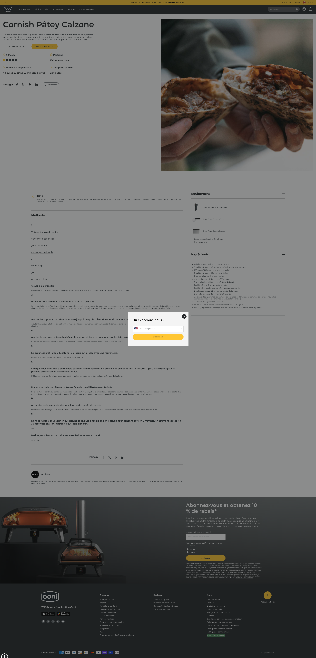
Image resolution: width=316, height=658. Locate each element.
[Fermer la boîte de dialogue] (184, 316)
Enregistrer (158, 337)
